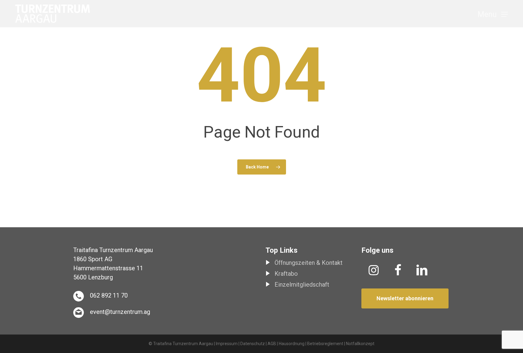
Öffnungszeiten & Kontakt (309, 262)
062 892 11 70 (109, 295)
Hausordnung (291, 343)
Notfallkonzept (360, 343)
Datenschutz (252, 343)
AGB (272, 343)
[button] (493, 14)
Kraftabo (286, 273)
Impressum (227, 343)
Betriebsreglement (325, 343)
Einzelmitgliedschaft (302, 284)
